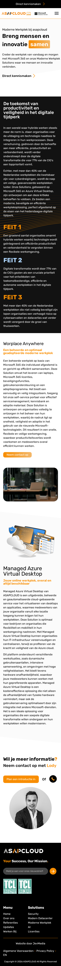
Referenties (10, 922)
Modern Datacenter (40, 918)
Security (33, 913)
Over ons (8, 918)
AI (29, 927)
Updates (8, 927)
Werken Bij (9, 931)
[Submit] (53, 871)
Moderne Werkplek (39, 922)
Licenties (33, 931)
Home (7, 913)
